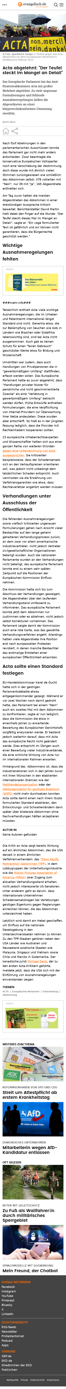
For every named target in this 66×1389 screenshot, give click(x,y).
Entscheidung (50, 991)
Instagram (9, 1291)
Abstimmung (10, 995)
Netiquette (13, 1380)
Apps (5, 1345)
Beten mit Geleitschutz (21, 1205)
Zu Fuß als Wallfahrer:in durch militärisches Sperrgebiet (28, 1216)
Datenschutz (37, 1380)
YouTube (7, 1296)
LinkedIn (7, 1314)
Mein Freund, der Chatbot (30, 1271)
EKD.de (7, 1360)
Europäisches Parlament (25, 991)
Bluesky (7, 1305)
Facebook (8, 1286)
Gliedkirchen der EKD (17, 1365)
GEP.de (6, 1356)
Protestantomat (13, 1336)
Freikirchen (9, 1369)
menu (5, 5)
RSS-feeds (9, 1327)
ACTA (6, 991)
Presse (24, 1380)
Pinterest (8, 1300)
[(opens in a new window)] (31, 282)
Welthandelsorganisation (20, 784)
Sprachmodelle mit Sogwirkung (28, 1265)
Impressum (53, 1380)
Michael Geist (37, 961)
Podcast (7, 1340)
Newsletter (9, 1331)
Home (6, 131)
